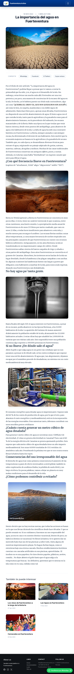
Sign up (29, 669)
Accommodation (31, 665)
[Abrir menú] (68, 3)
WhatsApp (23, 76)
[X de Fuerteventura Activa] (11, 669)
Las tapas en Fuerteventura (52, 603)
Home (28, 662)
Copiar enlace (59, 76)
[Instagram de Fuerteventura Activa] (8, 669)
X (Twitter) (46, 76)
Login (28, 667)
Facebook (35, 76)
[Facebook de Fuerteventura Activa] (4, 669)
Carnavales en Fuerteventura (20, 634)
